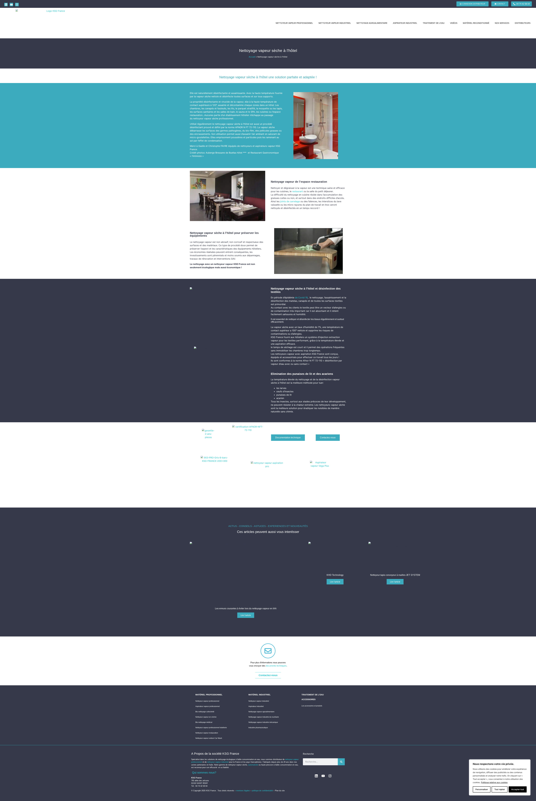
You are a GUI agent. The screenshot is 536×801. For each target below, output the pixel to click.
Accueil (252, 57)
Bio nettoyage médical (203, 722)
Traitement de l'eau (313, 695)
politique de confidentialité (262, 791)
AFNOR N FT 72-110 (245, 127)
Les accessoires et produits (312, 706)
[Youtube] (11, 4)
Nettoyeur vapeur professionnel (294, 23)
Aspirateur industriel (405, 23)
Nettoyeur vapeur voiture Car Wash (208, 738)
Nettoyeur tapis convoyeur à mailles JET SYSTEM (395, 575)
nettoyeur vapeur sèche (205, 118)
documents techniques (276, 666)
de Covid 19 (301, 297)
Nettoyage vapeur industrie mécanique (263, 722)
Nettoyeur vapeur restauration (206, 733)
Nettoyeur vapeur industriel (335, 23)
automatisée (253, 765)
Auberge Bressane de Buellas (221, 152)
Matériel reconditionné (476, 23)
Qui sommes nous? (204, 772)
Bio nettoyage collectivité (204, 712)
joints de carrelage (290, 201)
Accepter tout (517, 789)
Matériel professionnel (208, 695)
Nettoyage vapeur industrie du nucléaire (263, 717)
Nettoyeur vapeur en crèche (205, 717)
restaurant (297, 191)
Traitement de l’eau (433, 23)
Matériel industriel (259, 695)
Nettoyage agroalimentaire (371, 23)
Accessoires (308, 699)
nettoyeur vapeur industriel (217, 762)
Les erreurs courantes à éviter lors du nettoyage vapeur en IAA (246, 608)
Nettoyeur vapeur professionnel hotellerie (211, 728)
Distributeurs (522, 23)
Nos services (502, 23)
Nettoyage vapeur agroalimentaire (261, 712)
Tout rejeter (499, 789)
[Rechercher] (341, 761)
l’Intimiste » (198, 156)
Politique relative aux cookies (494, 782)
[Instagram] (17, 4)
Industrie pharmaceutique (258, 728)
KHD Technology (335, 575)
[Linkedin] (6, 4)
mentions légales (243, 791)
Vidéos (453, 23)
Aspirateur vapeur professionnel (207, 706)
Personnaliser (481, 789)
